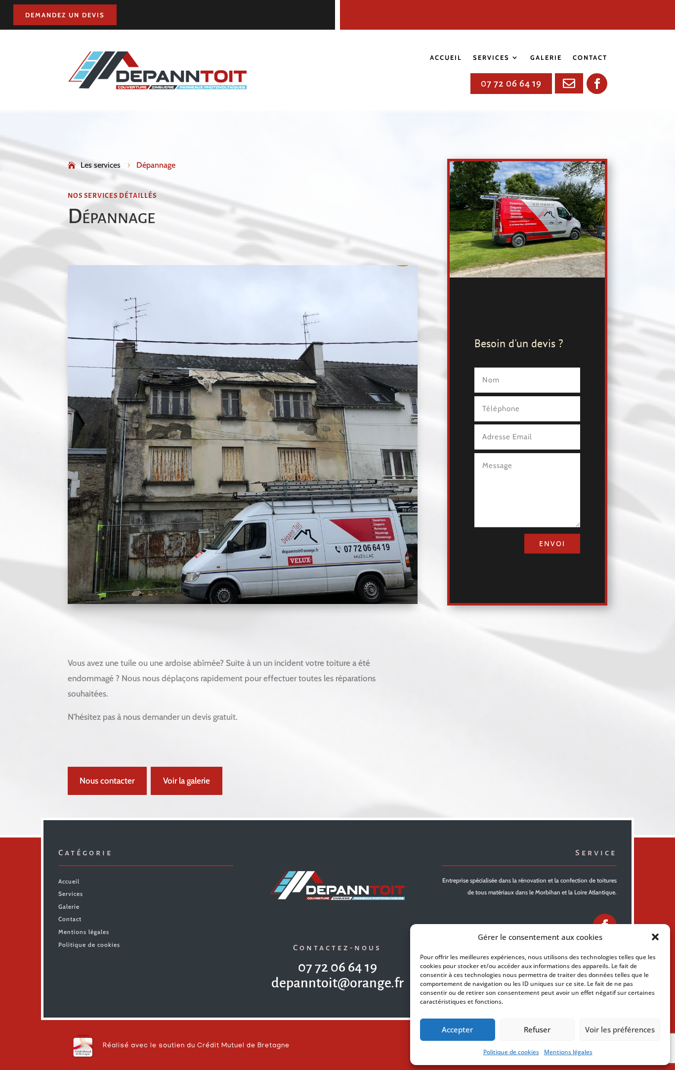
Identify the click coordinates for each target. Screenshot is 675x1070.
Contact (590, 57)
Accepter (457, 1029)
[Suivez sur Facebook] (597, 83)
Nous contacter (107, 781)
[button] (655, 937)
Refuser (537, 1029)
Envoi (552, 543)
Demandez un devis (65, 15)
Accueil (446, 57)
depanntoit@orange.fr (337, 983)
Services (491, 57)
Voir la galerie (186, 781)
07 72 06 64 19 (511, 83)
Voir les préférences (620, 1029)
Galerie (546, 57)
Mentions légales (568, 1052)
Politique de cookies (511, 1052)
